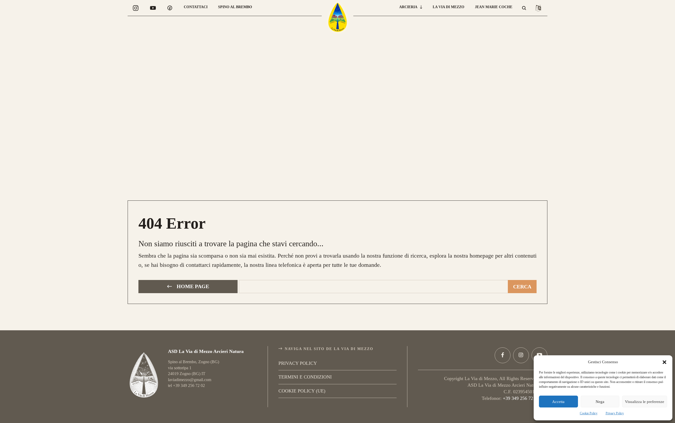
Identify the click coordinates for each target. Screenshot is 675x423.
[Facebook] (502, 355)
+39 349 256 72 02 (521, 398)
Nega (600, 402)
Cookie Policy (588, 413)
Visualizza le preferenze (644, 402)
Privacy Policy (615, 413)
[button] (664, 362)
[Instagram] (521, 355)
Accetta (558, 402)
